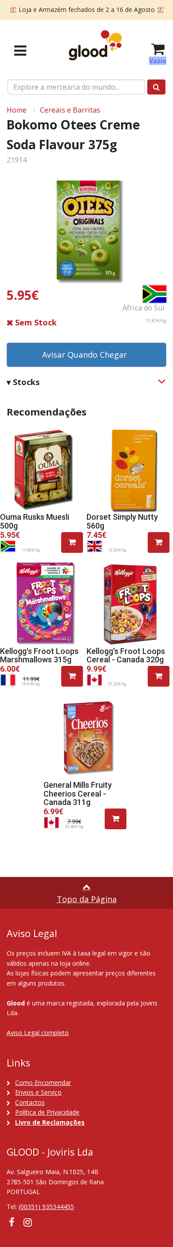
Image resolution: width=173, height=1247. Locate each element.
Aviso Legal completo (38, 1032)
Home (17, 110)
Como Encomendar (43, 1082)
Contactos (30, 1102)
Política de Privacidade (47, 1112)
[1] (72, 542)
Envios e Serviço (38, 1092)
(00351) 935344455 (46, 1206)
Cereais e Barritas (70, 110)
